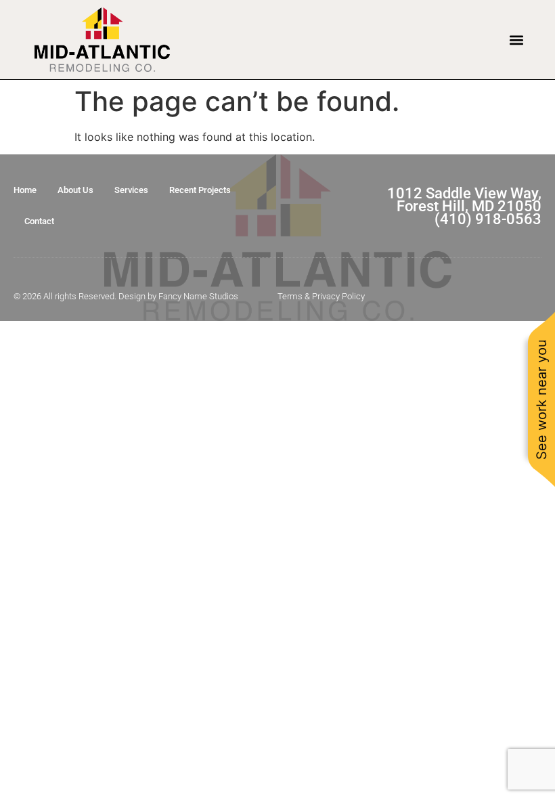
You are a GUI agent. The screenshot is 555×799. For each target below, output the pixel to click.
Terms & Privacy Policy (321, 296)
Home (25, 190)
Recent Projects (200, 190)
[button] (516, 39)
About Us (75, 190)
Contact (39, 221)
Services (131, 190)
